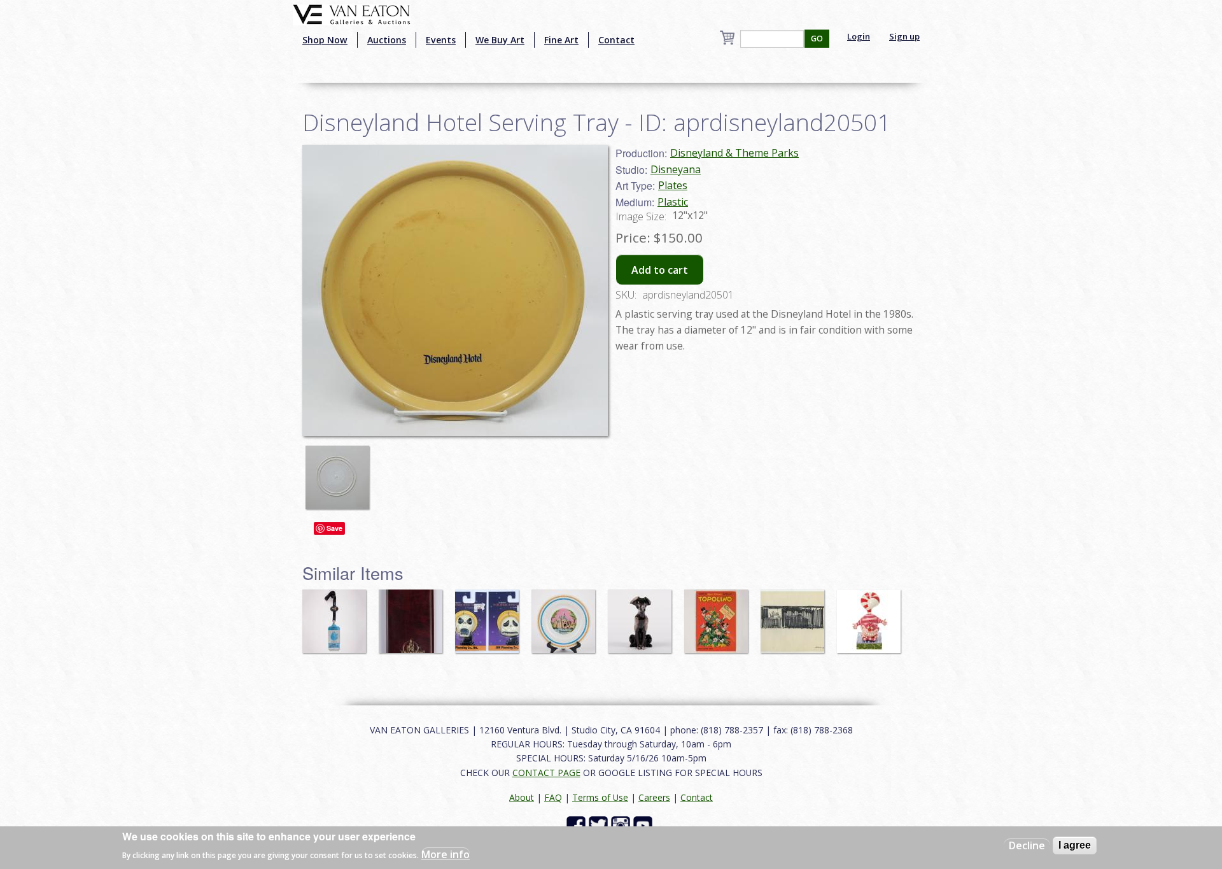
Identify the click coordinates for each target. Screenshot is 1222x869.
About (521, 797)
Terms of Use (600, 797)
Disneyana (675, 169)
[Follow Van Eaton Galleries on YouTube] (644, 825)
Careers (654, 797)
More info (445, 854)
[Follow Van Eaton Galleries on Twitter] (600, 825)
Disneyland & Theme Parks (734, 153)
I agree (1074, 845)
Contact (616, 40)
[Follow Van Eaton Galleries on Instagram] (622, 825)
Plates (672, 185)
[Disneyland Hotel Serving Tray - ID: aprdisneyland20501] (455, 290)
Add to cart (659, 270)
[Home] (352, 13)
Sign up (904, 36)
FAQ (553, 797)
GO (817, 38)
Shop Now (325, 40)
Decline (1027, 845)
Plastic (672, 202)
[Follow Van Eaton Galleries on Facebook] (577, 825)
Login (858, 36)
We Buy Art (499, 40)
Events (441, 40)
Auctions (386, 40)
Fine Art (561, 40)
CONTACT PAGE (546, 773)
